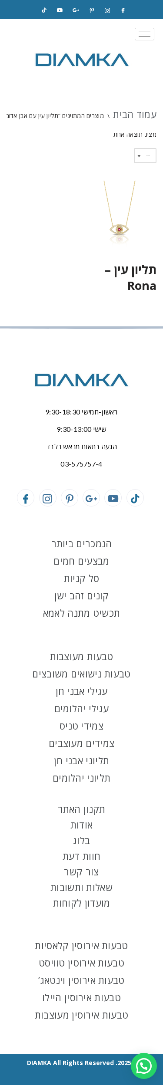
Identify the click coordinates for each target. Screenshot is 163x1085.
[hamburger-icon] (144, 34)
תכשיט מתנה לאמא (81, 612)
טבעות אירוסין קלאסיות (81, 945)
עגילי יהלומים (81, 708)
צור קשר (81, 871)
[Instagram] (107, 10)
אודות (81, 824)
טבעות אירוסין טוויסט (81, 962)
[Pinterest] (92, 10)
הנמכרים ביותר (81, 543)
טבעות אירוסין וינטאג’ (81, 979)
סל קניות (81, 578)
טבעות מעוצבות (81, 656)
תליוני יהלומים (81, 777)
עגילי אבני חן (82, 690)
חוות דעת (81, 855)
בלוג (81, 840)
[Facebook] (123, 10)
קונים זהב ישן (81, 595)
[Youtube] (113, 497)
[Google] (75, 10)
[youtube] (60, 10)
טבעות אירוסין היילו (81, 997)
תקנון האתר (82, 808)
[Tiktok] (44, 10)
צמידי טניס (81, 725)
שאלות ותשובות (81, 887)
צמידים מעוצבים (81, 743)
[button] (144, 1066)
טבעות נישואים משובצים (81, 673)
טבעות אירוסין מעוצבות (81, 1014)
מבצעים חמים (81, 560)
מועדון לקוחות (81, 902)
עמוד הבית (134, 114)
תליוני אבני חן (81, 760)
